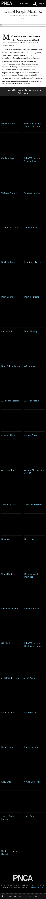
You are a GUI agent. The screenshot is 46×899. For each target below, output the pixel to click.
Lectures (23, 3)
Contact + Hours (36, 887)
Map (10, 887)
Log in (41, 3)
